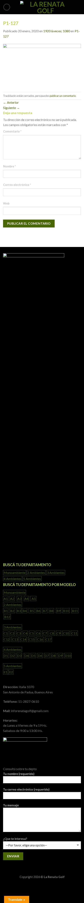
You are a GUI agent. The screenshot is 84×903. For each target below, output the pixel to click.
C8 (51, 633)
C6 (38, 633)
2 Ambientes (36, 572)
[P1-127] (42, 65)
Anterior (11, 102)
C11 (74, 633)
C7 (45, 633)
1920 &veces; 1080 (56, 31)
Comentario (12, 131)
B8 (51, 611)
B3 (19, 611)
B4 (25, 611)
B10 (66, 611)
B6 (38, 611)
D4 (26, 655)
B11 (75, 611)
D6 (40, 655)
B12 (7, 617)
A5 (33, 598)
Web (6, 203)
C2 (12, 633)
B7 (45, 611)
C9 (58, 633)
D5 (33, 655)
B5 (31, 611)
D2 (12, 655)
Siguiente (11, 108)
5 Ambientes (32, 579)
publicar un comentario (63, 95)
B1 (6, 611)
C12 (7, 639)
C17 (48, 639)
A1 (6, 598)
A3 (19, 598)
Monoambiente (14, 572)
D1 (6, 655)
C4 (25, 633)
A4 (26, 598)
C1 (6, 633)
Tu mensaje (11, 805)
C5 (32, 633)
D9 (60, 655)
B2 (12, 611)
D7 (47, 655)
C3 (19, 633)
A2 (12, 598)
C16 (40, 639)
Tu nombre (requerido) (18, 774)
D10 (68, 655)
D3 (19, 655)
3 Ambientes (56, 572)
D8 (53, 655)
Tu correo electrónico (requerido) (26, 789)
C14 (23, 639)
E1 (5, 672)
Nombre (9, 166)
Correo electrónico (17, 184)
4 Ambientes (12, 579)
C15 (32, 639)
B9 (58, 611)
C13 (15, 639)
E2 (11, 672)
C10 (66, 633)
